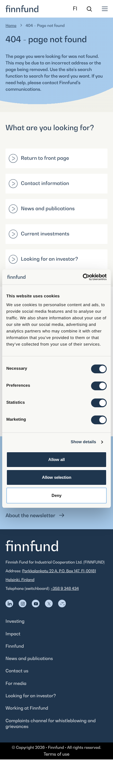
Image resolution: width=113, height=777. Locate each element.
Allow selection (56, 477)
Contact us (16, 670)
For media (15, 683)
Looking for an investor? (49, 259)
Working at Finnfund (26, 708)
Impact (12, 633)
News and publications (48, 209)
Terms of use (56, 754)
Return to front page (45, 158)
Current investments (45, 234)
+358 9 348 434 (65, 588)
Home (10, 25)
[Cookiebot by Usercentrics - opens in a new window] (83, 277)
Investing (14, 621)
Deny (56, 495)
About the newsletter (30, 516)
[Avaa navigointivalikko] (105, 9)
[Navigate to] (9, 603)
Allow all (56, 459)
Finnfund (14, 646)
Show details (83, 442)
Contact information (45, 183)
